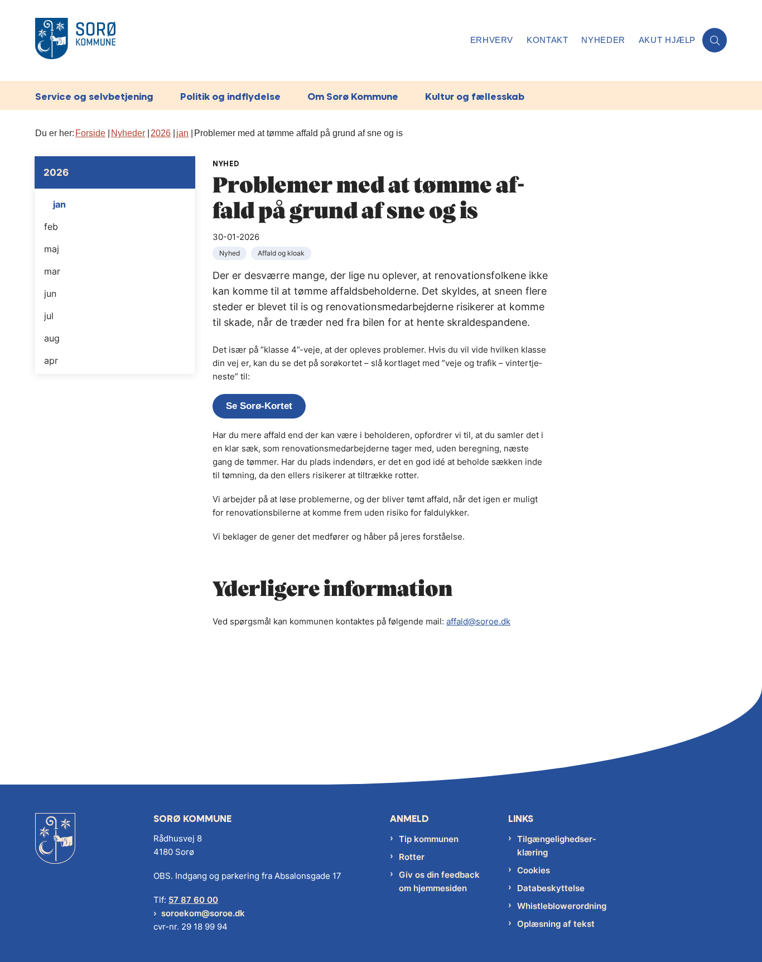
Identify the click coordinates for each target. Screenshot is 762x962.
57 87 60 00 (193, 899)
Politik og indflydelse (230, 96)
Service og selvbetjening (94, 96)
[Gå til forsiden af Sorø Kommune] (249, 40)
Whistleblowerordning (561, 906)
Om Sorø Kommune (352, 96)
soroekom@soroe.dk (203, 913)
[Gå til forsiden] (55, 846)
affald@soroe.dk (478, 621)
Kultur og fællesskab (474, 96)
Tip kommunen (429, 839)
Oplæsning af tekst (556, 923)
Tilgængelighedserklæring (556, 846)
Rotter (412, 857)
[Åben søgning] (714, 40)
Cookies (533, 870)
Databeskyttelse (551, 888)
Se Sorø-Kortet (259, 406)
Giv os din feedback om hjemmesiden (439, 881)
